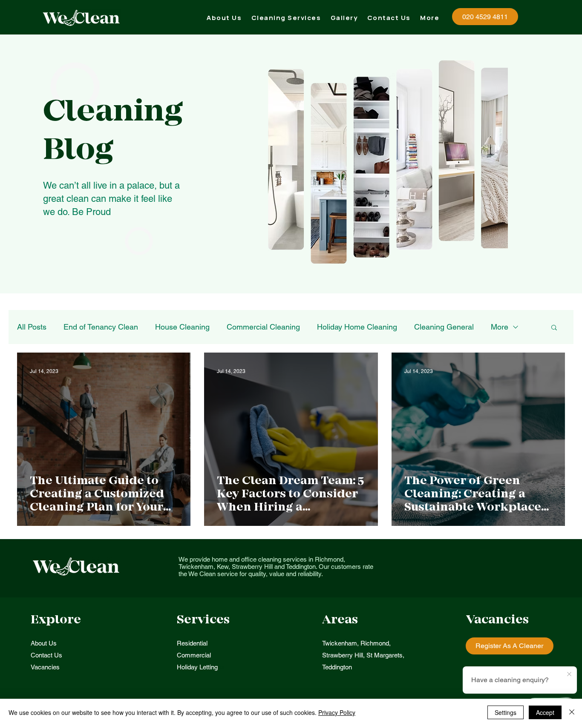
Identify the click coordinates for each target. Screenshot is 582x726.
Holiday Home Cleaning (357, 326)
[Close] (572, 712)
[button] (286, 17)
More (499, 326)
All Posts (31, 326)
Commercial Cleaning (263, 326)
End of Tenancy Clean (100, 326)
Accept (545, 712)
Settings (505, 712)
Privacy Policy (336, 712)
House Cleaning (182, 326)
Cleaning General (444, 326)
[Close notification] (569, 674)
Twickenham (339, 643)
